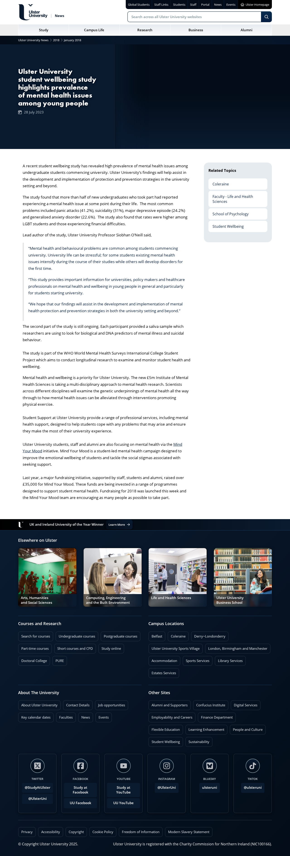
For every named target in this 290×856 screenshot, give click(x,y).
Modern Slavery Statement (188, 832)
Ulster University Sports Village (176, 648)
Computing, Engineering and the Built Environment (108, 600)
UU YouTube (123, 803)
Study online (109, 647)
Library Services (229, 659)
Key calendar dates (36, 717)
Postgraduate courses (119, 635)
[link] (47, 577)
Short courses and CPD (73, 647)
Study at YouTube (123, 789)
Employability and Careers (170, 716)
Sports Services (196, 659)
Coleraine (218, 182)
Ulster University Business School (230, 600)
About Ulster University (39, 705)
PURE (60, 660)
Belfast (155, 635)
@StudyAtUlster (37, 787)
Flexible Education (164, 728)
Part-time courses (33, 647)
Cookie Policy (102, 832)
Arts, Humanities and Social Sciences (36, 600)
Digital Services (244, 703)
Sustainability (197, 740)
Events (102, 716)
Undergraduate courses (75, 635)
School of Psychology (228, 212)
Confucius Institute (209, 703)
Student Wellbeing (226, 225)
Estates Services (162, 671)
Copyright (76, 832)
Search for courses (35, 636)
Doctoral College (32, 659)
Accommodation (162, 659)
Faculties (66, 717)
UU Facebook (80, 803)
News (84, 716)
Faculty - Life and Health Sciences (230, 197)
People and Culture (246, 728)
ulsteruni (209, 787)
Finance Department (215, 716)
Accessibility (50, 832)
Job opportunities (111, 705)
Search (266, 16)
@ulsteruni (251, 786)
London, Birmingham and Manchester (237, 648)
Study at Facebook (80, 789)
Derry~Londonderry (208, 635)
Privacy (27, 832)
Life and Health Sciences (171, 598)
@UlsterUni (34, 797)
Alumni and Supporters (168, 703)
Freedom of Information (141, 832)
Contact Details (77, 705)
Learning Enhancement (204, 728)
